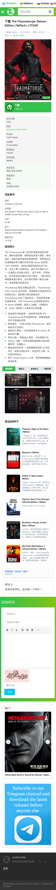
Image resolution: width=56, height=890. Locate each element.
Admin (14, 32)
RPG (19, 129)
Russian (44, 3)
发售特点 (34, 369)
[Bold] (7, 630)
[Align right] (32, 630)
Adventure (11, 129)
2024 (24, 129)
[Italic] (12, 630)
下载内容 (47, 369)
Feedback (28, 3)
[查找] (50, 11)
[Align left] (22, 630)
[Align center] (27, 630)
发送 (9, 691)
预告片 (21, 369)
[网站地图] (44, 860)
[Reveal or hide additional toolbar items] (38, 630)
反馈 (5, 868)
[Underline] (16, 630)
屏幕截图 (9, 369)
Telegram (11, 3)
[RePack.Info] (10, 11)
